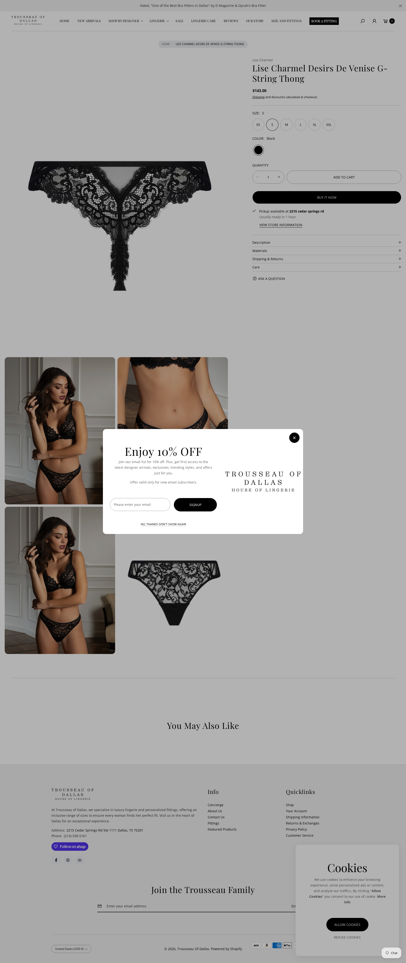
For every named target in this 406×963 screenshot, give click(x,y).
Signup (195, 505)
